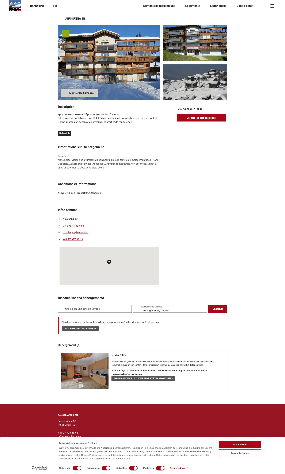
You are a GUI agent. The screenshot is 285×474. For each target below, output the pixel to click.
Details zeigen (177, 468)
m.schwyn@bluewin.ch (75, 232)
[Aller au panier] (265, 6)
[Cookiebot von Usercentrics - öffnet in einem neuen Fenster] (39, 468)
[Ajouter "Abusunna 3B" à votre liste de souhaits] (224, 18)
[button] (82, 386)
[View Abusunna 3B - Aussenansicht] (109, 62)
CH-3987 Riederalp (73, 225)
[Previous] (60, 18)
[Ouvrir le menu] (272, 6)
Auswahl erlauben (240, 453)
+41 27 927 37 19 (73, 239)
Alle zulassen (240, 444)
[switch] (106, 468)
